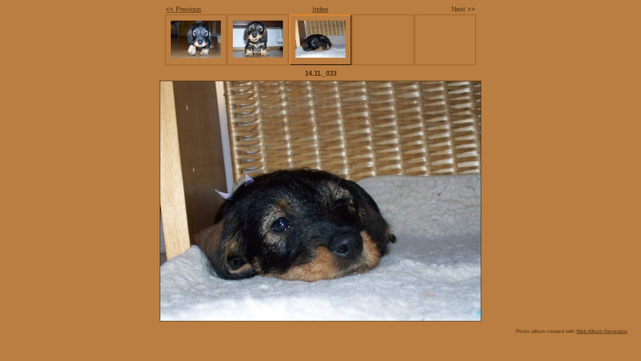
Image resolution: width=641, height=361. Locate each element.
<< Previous (183, 9)
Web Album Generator (601, 331)
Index (320, 9)
